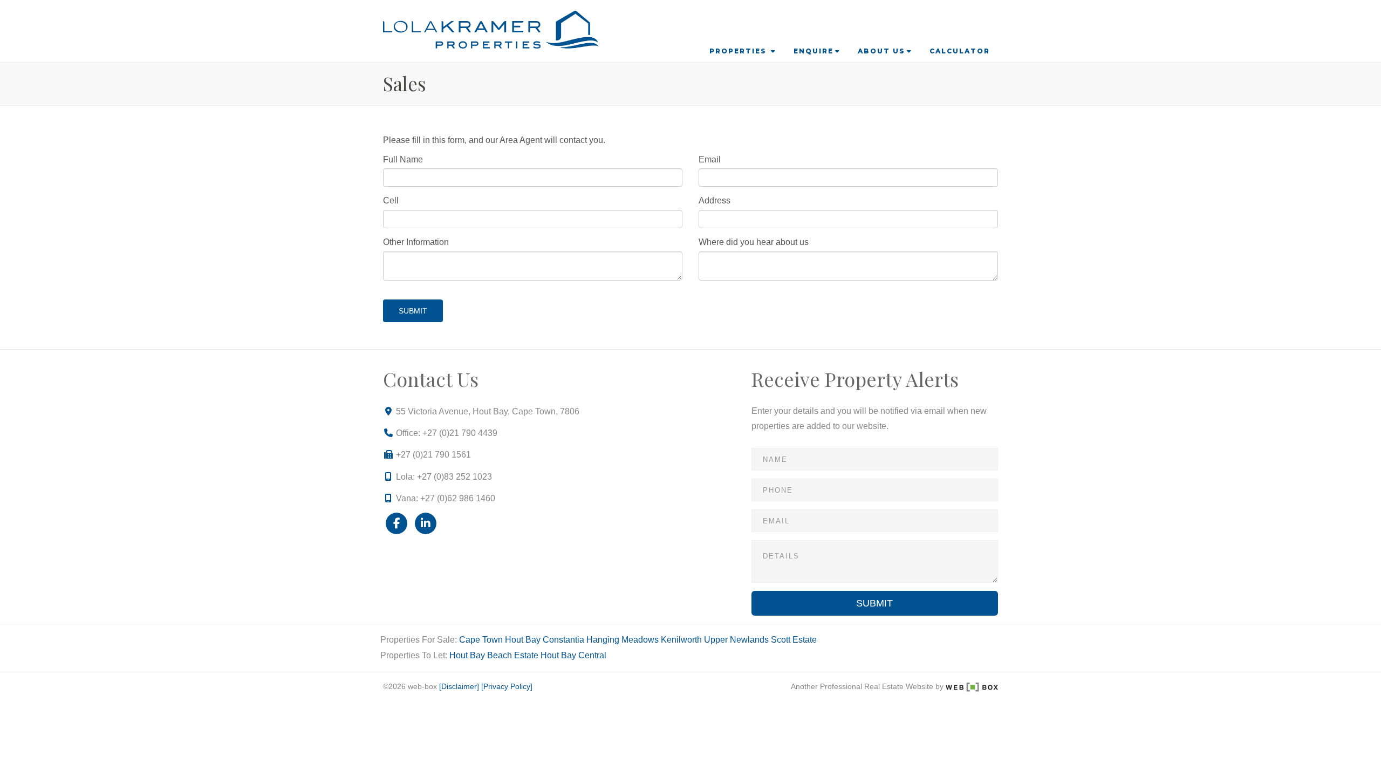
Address (714, 200)
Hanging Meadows (622, 639)
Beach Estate (512, 655)
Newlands (749, 639)
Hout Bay (523, 639)
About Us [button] (881, 51)
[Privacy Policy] (506, 687)
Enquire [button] (813, 51)
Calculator (959, 51)
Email (710, 159)
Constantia (563, 639)
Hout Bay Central (573, 655)
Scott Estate (794, 639)
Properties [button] (739, 51)
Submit (413, 310)
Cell (391, 200)
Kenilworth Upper (694, 639)
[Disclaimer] (459, 687)
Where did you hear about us (754, 242)
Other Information (416, 242)
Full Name (403, 159)
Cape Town (481, 639)
